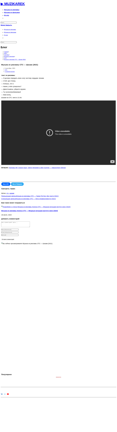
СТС (6, 70)
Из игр (6, 35)
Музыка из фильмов (10, 32)
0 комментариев (10, 71)
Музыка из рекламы (10, 29)
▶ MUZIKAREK (13, 4)
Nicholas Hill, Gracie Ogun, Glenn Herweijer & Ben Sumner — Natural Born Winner (37, 168)
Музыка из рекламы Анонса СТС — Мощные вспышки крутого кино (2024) (29, 211)
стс (7, 193)
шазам (12, 193)
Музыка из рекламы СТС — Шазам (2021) (15, 59)
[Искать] (17, 42)
